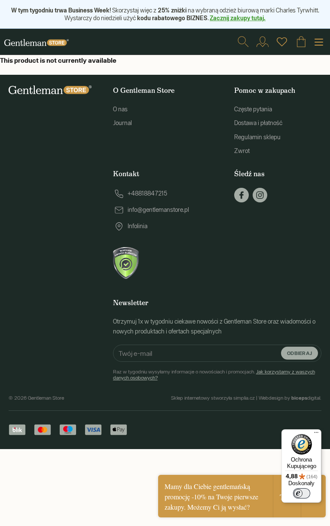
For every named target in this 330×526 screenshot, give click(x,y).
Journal (122, 122)
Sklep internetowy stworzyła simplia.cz (213, 398)
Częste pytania (253, 109)
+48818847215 (147, 193)
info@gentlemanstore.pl (158, 209)
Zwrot (242, 150)
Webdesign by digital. (290, 398)
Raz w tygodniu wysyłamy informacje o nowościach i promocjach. (214, 375)
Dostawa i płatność (258, 122)
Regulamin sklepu (257, 137)
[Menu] (316, 434)
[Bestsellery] (282, 42)
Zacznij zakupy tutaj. (238, 17)
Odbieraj (299, 353)
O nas (120, 109)
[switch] (301, 493)
